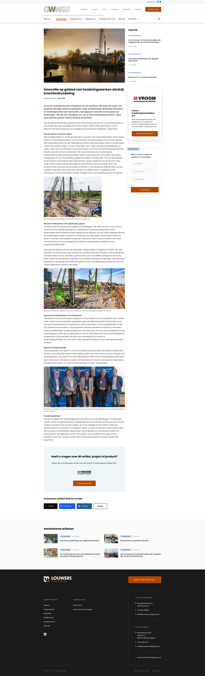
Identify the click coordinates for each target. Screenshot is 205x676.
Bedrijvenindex (153, 9)
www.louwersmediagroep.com (149, 657)
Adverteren (114, 9)
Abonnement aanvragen (82, 609)
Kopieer (100, 506)
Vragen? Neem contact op (143, 580)
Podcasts (95, 9)
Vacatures (138, 9)
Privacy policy (156, 671)
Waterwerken (61, 19)
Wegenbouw (90, 19)
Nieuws (47, 19)
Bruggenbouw (76, 19)
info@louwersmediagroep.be (148, 646)
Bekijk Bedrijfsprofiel (145, 134)
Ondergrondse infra (107, 19)
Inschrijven (144, 190)
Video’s (104, 9)
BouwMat (132, 19)
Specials (122, 19)
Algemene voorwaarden (142, 671)
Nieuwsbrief (126, 9)
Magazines (84, 9)
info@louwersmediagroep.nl (148, 614)
